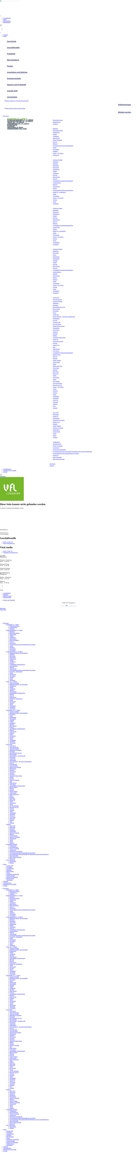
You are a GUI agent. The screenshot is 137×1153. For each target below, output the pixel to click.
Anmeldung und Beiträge (12, 874)
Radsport (12, 733)
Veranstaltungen (7, 469)
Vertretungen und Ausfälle (9, 470)
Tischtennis (12, 680)
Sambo (11, 646)
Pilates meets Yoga (14, 794)
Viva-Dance (13, 743)
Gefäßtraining (13, 845)
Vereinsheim (9, 880)
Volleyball (12, 818)
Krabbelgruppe (13, 627)
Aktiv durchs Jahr (14, 747)
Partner (5, 19)
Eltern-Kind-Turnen (14, 626)
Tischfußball (13, 706)
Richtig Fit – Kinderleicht (16, 671)
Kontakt (5, 472)
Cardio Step (12, 758)
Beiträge (12, 863)
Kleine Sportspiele (14, 640)
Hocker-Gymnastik (14, 780)
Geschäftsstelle (7, 18)
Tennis (11, 678)
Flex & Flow (13, 771)
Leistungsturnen (14, 666)
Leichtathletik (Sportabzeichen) (17, 664)
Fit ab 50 (12, 763)
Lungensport (13, 850)
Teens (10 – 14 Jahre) (11, 681)
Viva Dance (12, 650)
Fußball (11, 636)
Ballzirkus (12, 631)
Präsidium (8, 870)
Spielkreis (12, 629)
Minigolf (12, 667)
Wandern (12, 820)
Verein (4, 36)
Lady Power (13, 784)
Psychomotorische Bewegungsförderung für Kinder (22, 644)
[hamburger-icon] (0, 32)
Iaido (11, 781)
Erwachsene (9, 744)
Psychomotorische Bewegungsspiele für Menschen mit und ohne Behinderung (29, 854)
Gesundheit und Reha (11, 844)
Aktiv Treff (12, 825)
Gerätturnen (12, 637)
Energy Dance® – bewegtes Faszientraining (21, 761)
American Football (14, 683)
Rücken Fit (12, 800)
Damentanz (12, 830)
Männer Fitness (13, 787)
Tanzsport (12, 810)
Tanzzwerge (13, 643)
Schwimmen (13, 649)
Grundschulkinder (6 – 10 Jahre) (14, 651)
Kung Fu (12, 641)
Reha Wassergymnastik (15, 857)
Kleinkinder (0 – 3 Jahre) (12, 624)
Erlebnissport (13, 634)
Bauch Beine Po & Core (16, 753)
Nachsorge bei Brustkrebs (16, 851)
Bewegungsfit (13, 754)
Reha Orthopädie (14, 855)
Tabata (11, 804)
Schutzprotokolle (10, 875)
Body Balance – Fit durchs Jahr (17, 756)
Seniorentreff (13, 838)
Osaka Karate (13, 668)
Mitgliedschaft (6, 22)
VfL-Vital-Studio (10, 860)
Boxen (11, 716)
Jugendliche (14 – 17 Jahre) (13, 710)
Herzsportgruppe (14, 847)
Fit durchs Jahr (13, 764)
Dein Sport (6, 116)
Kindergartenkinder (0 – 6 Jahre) (14, 630)
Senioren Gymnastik (15, 837)
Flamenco (12, 770)
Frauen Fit (12, 774)
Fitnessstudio (13, 718)
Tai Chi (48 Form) (14, 805)
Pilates (11, 795)
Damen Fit (12, 828)
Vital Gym (12, 815)
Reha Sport (12, 798)
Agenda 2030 (9, 865)
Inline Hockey (13, 639)
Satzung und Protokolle (12, 877)
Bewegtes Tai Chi (14, 807)
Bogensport (12, 656)
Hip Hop (12, 690)
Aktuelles (5, 35)
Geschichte (9, 867)
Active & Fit (13, 746)
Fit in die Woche (14, 766)
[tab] (26, 118)
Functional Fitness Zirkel (16, 776)
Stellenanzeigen (10, 878)
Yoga (11, 821)
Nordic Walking (14, 791)
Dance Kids (12, 657)
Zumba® (12, 823)
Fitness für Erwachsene (15, 767)
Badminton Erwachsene (15, 750)
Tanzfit (11, 840)
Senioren (8, 824)
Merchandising (7, 21)
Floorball (12, 720)
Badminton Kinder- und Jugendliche (19, 653)
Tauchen (12, 677)
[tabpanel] (93, 122)
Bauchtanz (12, 751)
